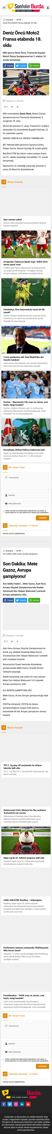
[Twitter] (9, 1104)
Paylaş (10, 65)
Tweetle (23, 65)
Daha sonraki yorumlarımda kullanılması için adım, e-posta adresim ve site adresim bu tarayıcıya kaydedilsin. (27, 511)
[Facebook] (3, 1104)
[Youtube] (28, 1104)
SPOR (18, 19)
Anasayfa (9, 19)
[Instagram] (16, 1104)
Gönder (36, 65)
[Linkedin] (22, 1104)
